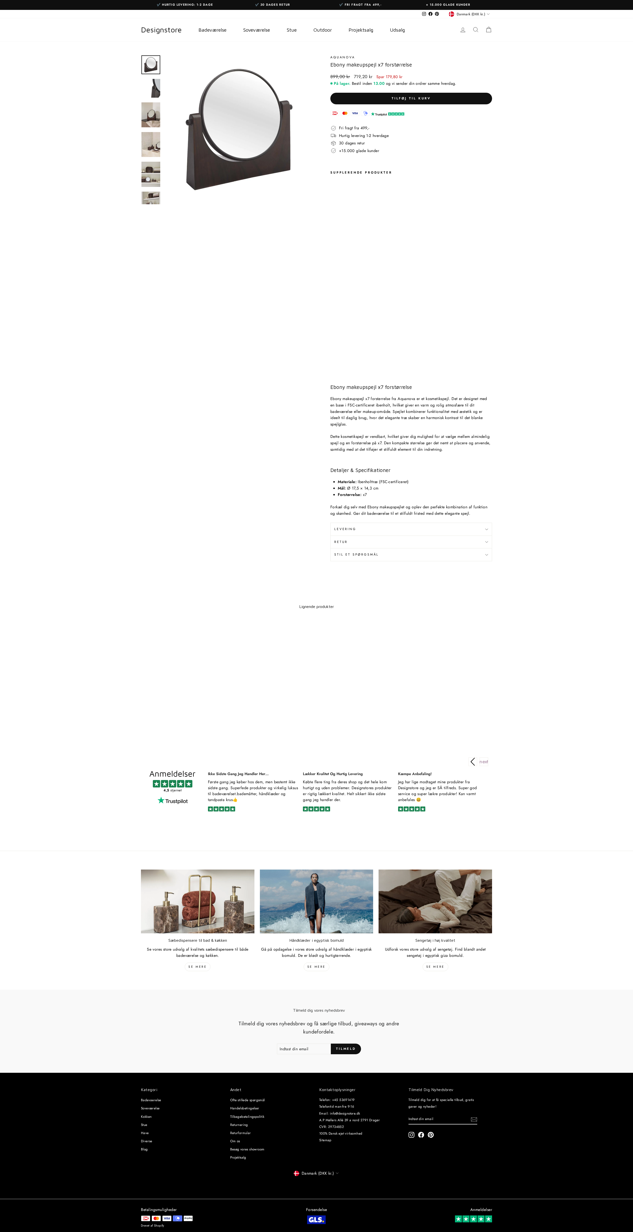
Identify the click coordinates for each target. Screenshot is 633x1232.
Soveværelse (150, 1108)
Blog (144, 1149)
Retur (341, 541)
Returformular (240, 1132)
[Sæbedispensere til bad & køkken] (197, 901)
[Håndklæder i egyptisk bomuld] (316, 901)
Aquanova (342, 57)
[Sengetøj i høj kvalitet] (435, 901)
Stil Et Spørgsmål (356, 554)
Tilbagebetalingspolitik (247, 1116)
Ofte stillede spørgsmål (247, 1100)
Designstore (161, 29)
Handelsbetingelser (244, 1108)
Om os (235, 1141)
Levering (345, 529)
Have (145, 1132)
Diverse (146, 1141)
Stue (144, 1124)
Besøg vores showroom (247, 1149)
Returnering (239, 1124)
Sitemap (325, 1140)
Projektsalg (238, 1157)
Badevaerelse (151, 1100)
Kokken (146, 1116)
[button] (483, 761)
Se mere (197, 966)
